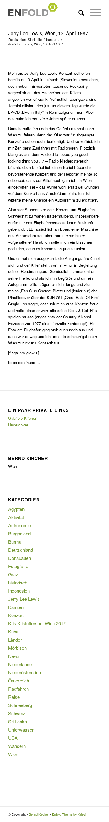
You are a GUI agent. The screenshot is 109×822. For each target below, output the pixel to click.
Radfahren (18, 689)
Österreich (18, 680)
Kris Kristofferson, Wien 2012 (37, 623)
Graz (13, 574)
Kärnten (16, 607)
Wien (13, 754)
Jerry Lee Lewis (24, 599)
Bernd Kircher (39, 814)
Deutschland (20, 550)
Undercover (18, 425)
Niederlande (20, 664)
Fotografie (18, 566)
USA (13, 738)
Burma (14, 541)
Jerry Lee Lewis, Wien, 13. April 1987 (48, 33)
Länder (15, 639)
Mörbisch (17, 648)
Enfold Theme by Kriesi (69, 814)
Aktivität (16, 517)
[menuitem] (78, 12)
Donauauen (19, 558)
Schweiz (16, 713)
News (14, 656)
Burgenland (19, 533)
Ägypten (16, 509)
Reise (14, 697)
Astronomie (19, 525)
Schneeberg (20, 705)
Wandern (17, 746)
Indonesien (19, 590)
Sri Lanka (17, 721)
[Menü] (92, 12)
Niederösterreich (24, 672)
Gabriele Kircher (22, 418)
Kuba (13, 631)
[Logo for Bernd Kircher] (45, 12)
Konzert (16, 615)
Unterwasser (21, 729)
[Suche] (78, 12)
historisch (17, 582)
